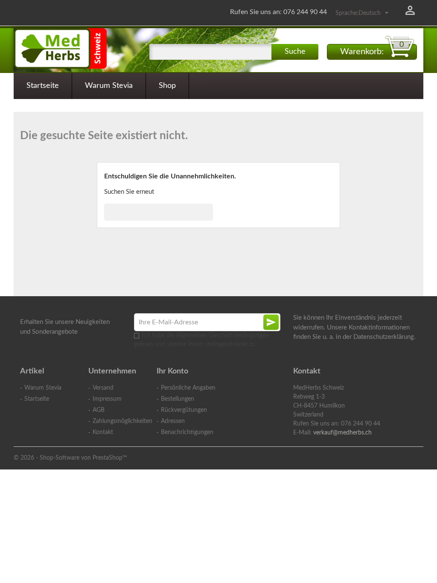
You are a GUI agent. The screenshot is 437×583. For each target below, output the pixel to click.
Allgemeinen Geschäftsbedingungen (222, 335)
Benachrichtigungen (187, 432)
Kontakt (103, 432)
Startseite (42, 86)
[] (209, 218)
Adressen (173, 421)
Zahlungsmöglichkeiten (118, 421)
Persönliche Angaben (188, 388)
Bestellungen (177, 399)
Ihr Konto (172, 371)
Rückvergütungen (184, 410)
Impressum (107, 399)
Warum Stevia (109, 86)
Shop (167, 86)
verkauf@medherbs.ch (342, 433)
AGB (99, 410)
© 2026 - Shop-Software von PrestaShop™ (70, 458)
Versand (103, 388)
